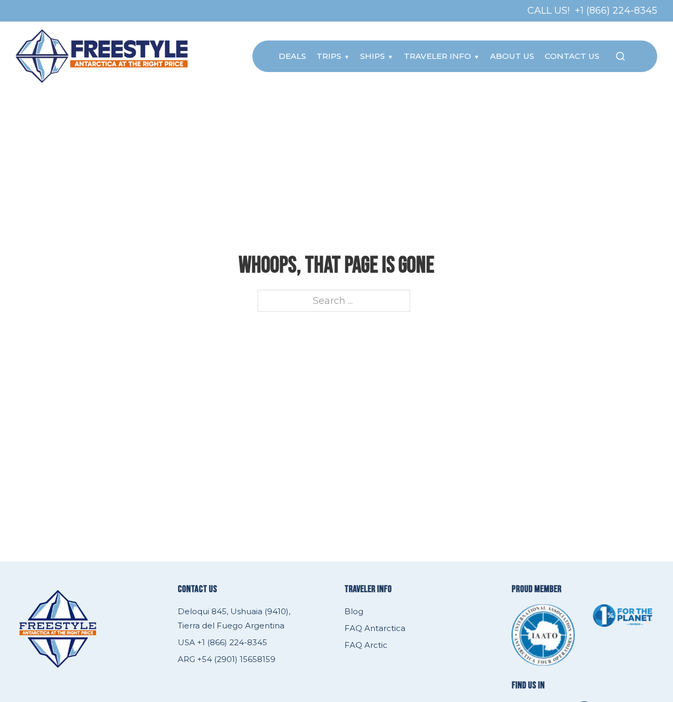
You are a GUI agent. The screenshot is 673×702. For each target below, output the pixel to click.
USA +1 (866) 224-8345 (222, 642)
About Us (512, 56)
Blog (353, 611)
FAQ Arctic (366, 645)
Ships (372, 56)
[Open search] (620, 56)
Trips (329, 56)
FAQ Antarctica (374, 628)
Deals (292, 56)
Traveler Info (437, 56)
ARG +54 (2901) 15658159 (227, 659)
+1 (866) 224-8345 (616, 10)
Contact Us (572, 56)
